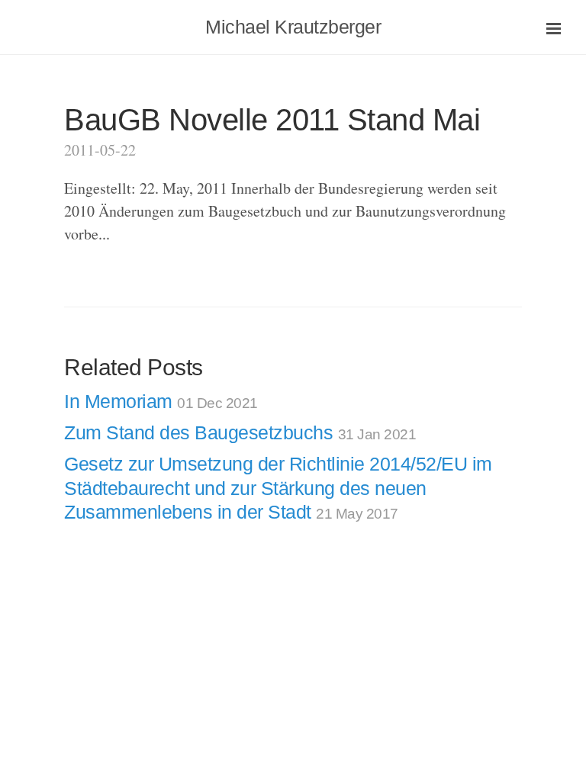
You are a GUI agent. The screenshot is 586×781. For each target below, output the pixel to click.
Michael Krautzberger (293, 26)
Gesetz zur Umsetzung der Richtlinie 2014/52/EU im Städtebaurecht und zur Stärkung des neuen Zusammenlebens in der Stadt (278, 487)
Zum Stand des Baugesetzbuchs (240, 432)
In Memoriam (161, 401)
